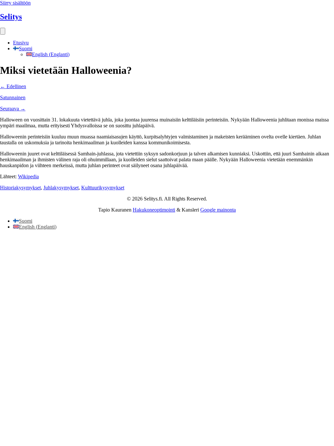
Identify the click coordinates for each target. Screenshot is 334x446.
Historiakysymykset (20, 187)
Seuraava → (12, 108)
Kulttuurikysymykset (102, 187)
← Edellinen (13, 86)
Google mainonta (218, 210)
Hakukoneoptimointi (154, 210)
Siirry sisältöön (15, 3)
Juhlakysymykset (61, 187)
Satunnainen (12, 97)
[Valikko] (2, 31)
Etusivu (21, 42)
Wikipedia (28, 176)
